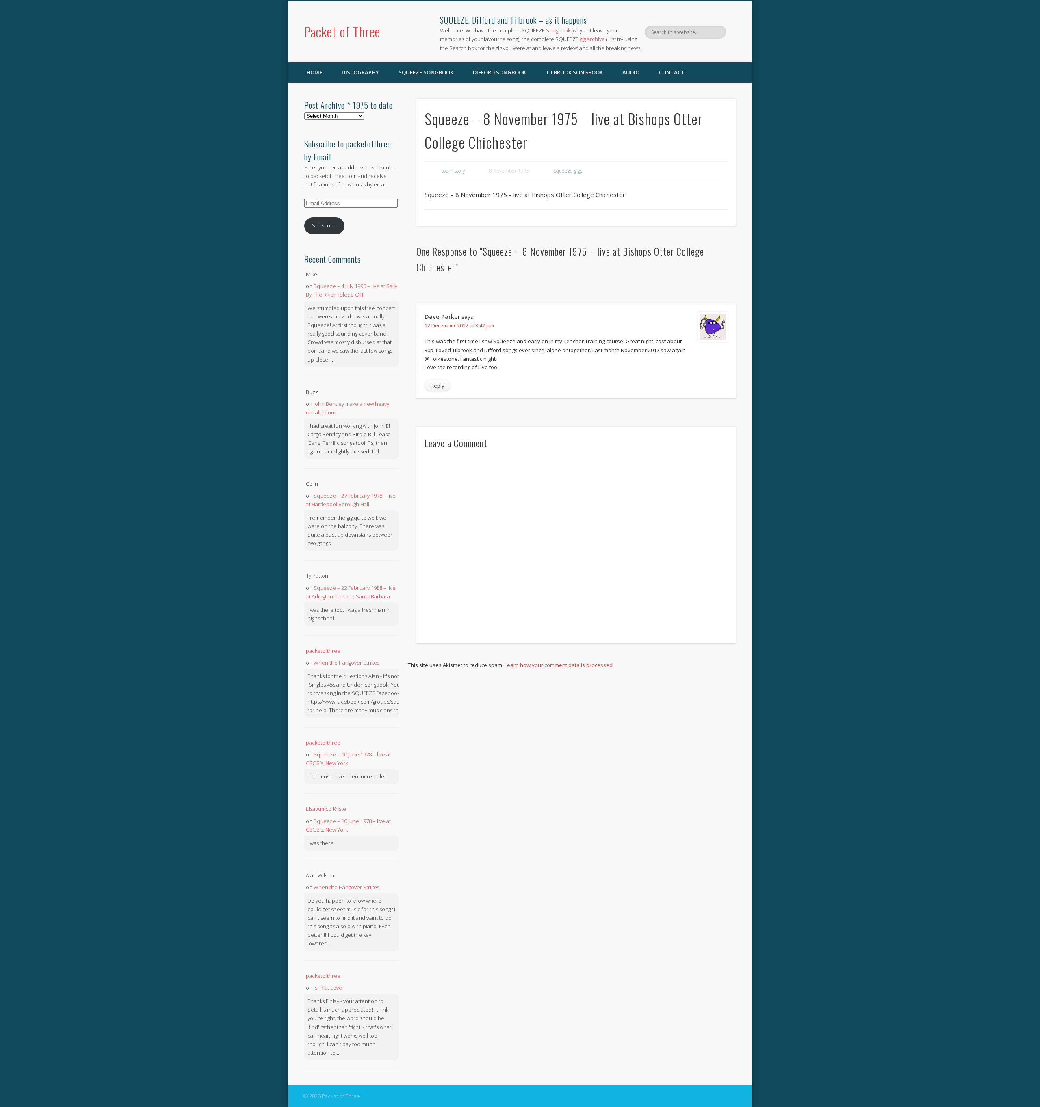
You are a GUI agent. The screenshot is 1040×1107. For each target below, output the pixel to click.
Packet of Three (342, 31)
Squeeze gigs (567, 170)
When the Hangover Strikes (346, 662)
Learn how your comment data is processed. (559, 665)
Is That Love (328, 987)
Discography (360, 72)
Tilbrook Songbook (574, 72)
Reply (437, 385)
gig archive (592, 39)
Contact (672, 72)
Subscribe (324, 225)
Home (314, 72)
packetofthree (323, 650)
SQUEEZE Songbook (426, 72)
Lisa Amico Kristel (326, 808)
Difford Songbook (499, 72)
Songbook (558, 30)
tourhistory (453, 170)
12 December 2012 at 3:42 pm (459, 325)
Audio (630, 72)
